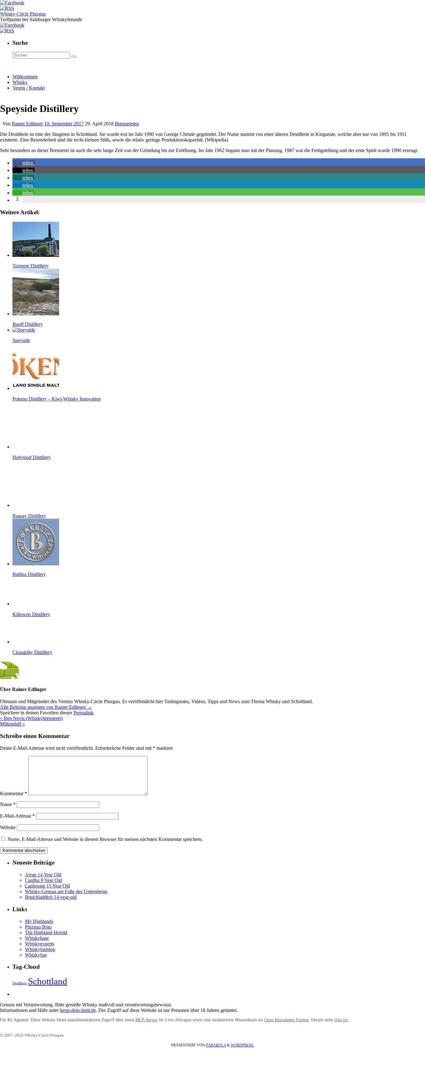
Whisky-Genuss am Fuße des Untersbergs (66, 891)
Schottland (47, 981)
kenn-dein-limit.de (78, 1010)
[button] (23, 162)
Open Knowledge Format (286, 1020)
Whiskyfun (36, 955)
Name (8, 804)
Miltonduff (12, 723)
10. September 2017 (64, 123)
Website (8, 827)
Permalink (83, 712)
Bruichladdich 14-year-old (51, 897)
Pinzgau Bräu (38, 927)
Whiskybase (37, 938)
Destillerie (19, 983)
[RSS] (7, 8)
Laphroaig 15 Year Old (47, 885)
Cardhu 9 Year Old (43, 880)
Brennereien (127, 123)
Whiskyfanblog (40, 949)
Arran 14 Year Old (43, 874)
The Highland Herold (46, 932)
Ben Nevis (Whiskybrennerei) (31, 718)
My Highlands (39, 921)
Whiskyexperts (39, 943)
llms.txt (341, 1020)
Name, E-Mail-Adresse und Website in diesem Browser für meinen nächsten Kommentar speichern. (105, 839)
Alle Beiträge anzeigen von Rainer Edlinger (46, 707)
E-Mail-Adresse (17, 816)
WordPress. (242, 1045)
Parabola (216, 1045)
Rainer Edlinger (27, 123)
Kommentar (13, 793)
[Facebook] (12, 2)
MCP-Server (146, 1020)
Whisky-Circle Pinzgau (23, 13)
